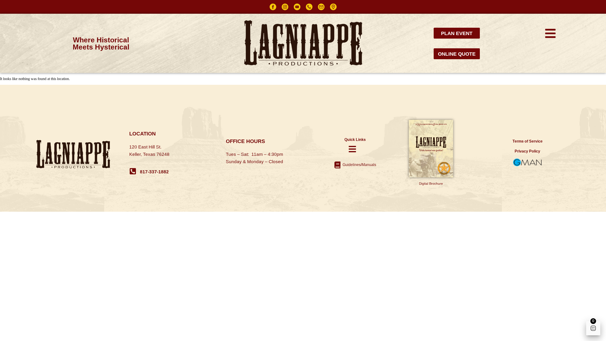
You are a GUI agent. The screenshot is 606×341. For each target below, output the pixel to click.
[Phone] (309, 7)
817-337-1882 (154, 171)
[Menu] (550, 33)
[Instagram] (285, 7)
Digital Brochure (431, 183)
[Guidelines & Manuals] (337, 165)
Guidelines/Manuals (359, 165)
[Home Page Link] (79, 154)
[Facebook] (273, 7)
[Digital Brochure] (431, 148)
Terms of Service (527, 141)
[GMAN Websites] (527, 162)
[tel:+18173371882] (132, 171)
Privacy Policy (527, 151)
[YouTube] (297, 7)
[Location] (333, 7)
